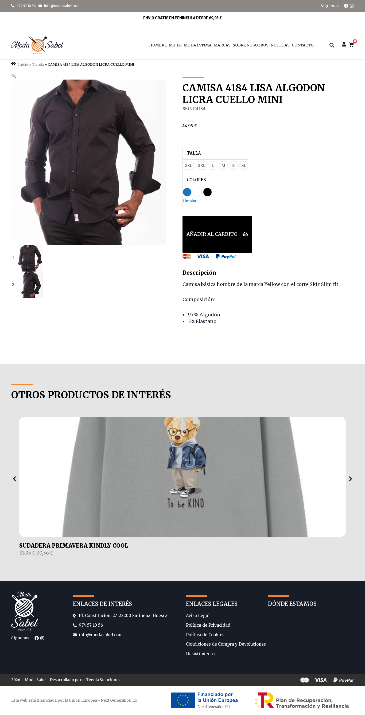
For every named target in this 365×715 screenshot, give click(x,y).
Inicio (23, 64)
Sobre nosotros (251, 45)
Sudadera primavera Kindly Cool (73, 545)
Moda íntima (198, 45)
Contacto (303, 45)
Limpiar (190, 200)
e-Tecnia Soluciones (101, 679)
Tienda (38, 64)
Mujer (175, 45)
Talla (194, 153)
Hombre (158, 45)
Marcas (222, 45)
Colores (196, 179)
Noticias (280, 45)
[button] (331, 45)
